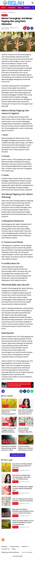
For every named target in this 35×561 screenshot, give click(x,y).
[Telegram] (28, 391)
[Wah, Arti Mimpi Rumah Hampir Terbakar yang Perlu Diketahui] (26, 421)
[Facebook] (21, 391)
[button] (32, 3)
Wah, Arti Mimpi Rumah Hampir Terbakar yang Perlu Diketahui (25, 430)
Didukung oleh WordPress (10, 552)
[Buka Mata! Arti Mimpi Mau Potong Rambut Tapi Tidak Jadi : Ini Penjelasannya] (26, 403)
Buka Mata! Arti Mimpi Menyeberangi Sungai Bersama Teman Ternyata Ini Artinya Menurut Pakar (8, 448)
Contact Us (5, 549)
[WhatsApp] (32, 391)
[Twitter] (24, 391)
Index (13, 549)
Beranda (4, 546)
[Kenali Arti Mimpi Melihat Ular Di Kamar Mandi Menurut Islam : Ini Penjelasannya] (26, 440)
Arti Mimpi (4, 15)
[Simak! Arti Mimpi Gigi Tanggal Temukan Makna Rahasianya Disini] (9, 421)
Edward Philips (5, 27)
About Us (25, 546)
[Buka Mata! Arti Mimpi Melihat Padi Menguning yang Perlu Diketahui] (9, 403)
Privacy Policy (14, 546)
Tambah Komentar (17, 455)
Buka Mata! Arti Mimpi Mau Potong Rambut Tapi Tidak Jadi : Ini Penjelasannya (25, 412)
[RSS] (2, 539)
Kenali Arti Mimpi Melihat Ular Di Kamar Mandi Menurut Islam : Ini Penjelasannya (25, 448)
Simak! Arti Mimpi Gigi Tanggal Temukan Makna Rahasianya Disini (8, 430)
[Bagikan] (32, 28)
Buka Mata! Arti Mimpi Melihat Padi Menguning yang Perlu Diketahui (9, 412)
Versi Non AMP (17, 556)
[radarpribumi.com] (13, 3)
